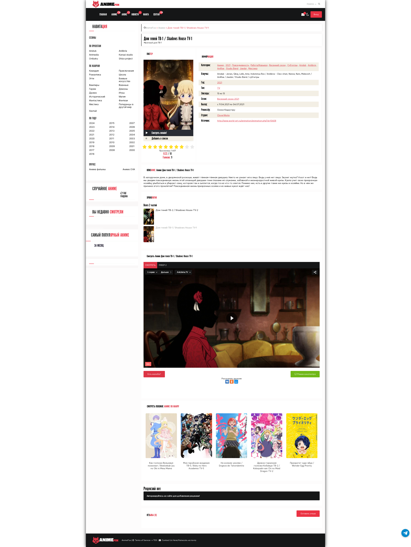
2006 (132, 127)
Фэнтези (123, 100)
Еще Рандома (124, 195)
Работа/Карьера (259, 65)
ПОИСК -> (311, 4)
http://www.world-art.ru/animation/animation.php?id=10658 (246, 120)
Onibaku (93, 58)
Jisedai (243, 68)
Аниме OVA (129, 169)
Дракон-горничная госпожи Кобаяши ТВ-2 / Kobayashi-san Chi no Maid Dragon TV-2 (266, 467)
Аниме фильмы (97, 169)
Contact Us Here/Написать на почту (179, 540)
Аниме (161, 27)
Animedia (94, 54)
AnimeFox (150, 27)
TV (218, 88)
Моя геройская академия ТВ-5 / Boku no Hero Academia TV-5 (196, 466)
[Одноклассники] (232, 382)
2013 (111, 130)
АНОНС (125, 13)
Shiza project (126, 58)
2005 (132, 130)
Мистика (252, 68)
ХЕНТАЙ (157, 13)
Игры (122, 92)
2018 (91, 146)
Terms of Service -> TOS (146, 540)
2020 (92, 138)
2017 (91, 150)
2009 (112, 146)
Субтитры (292, 65)
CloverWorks (223, 115)
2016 (91, 153)
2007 (132, 123)
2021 (228, 65)
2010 (111, 142)
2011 (111, 138)
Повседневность (240, 65)
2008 (112, 150)
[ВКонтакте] (227, 382)
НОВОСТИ (136, 13)
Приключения (126, 70)
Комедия (94, 70)
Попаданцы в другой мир (126, 105)
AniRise (220, 68)
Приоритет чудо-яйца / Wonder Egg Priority (302, 464)
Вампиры (94, 85)
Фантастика (95, 100)
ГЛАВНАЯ (103, 14)
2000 (132, 150)
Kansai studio (126, 54)
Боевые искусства (124, 79)
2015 (111, 123)
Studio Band (232, 68)
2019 (91, 142)
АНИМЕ (115, 13)
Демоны (123, 88)
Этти (91, 78)
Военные (123, 85)
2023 (92, 127)
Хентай (93, 110)
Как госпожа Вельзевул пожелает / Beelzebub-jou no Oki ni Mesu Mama (161, 466)
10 (192, 146)
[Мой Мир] (236, 382)
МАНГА (146, 14)
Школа (122, 74)
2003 (132, 138)
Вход (316, 14)
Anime (109, 4)
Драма (93, 92)
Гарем (92, 88)
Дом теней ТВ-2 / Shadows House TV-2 (177, 210)
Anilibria (312, 65)
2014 (111, 127)
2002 (132, 142)
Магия (122, 96)
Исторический (97, 96)
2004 (132, 134)
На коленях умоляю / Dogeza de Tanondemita (231, 464)
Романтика (95, 74)
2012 (111, 134)
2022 (91, 130)
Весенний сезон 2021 (228, 99)
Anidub (302, 65)
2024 (92, 123)
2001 (132, 146)
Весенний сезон (277, 65)
